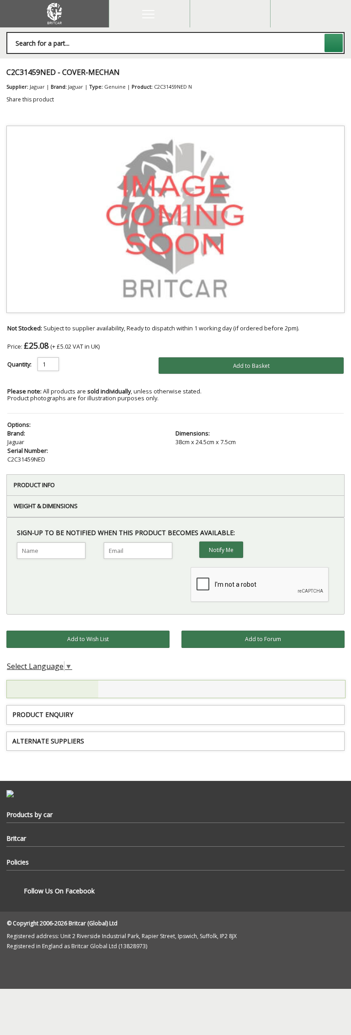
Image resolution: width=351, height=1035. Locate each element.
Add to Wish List (88, 639)
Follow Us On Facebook (59, 890)
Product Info (34, 485)
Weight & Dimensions (46, 506)
